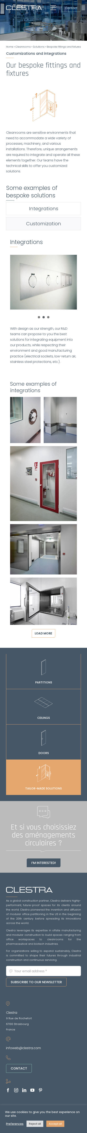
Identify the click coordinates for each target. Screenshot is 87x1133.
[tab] (43, 208)
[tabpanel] (43, 437)
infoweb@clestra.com (23, 1048)
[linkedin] (24, 1090)
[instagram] (16, 1090)
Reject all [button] (35, 1124)
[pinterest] (40, 1090)
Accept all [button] (55, 1124)
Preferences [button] (14, 1124)
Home (9, 46)
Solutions (39, 46)
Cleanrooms (23, 46)
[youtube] (32, 1090)
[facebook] (8, 1090)
